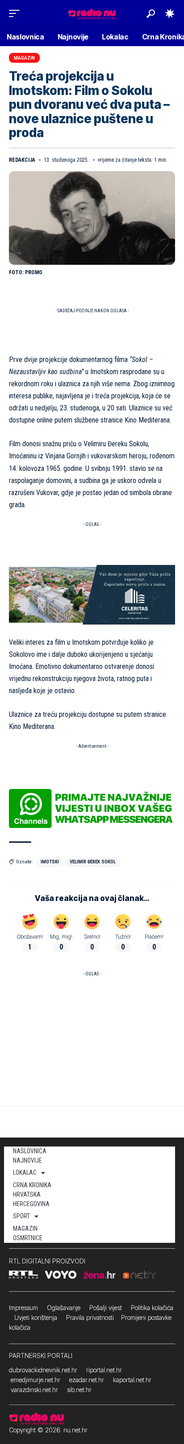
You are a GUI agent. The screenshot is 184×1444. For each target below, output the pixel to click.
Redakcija (22, 160)
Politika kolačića (152, 1307)
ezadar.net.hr (86, 1380)
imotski (50, 862)
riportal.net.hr (104, 1370)
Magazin (24, 58)
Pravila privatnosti (90, 1317)
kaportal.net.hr (132, 1380)
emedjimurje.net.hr (35, 1380)
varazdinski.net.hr (34, 1389)
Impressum (23, 1307)
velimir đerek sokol (93, 862)
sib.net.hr (79, 1389)
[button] (16, 13)
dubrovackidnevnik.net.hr (43, 1370)
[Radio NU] (92, 13)
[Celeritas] (92, 594)
